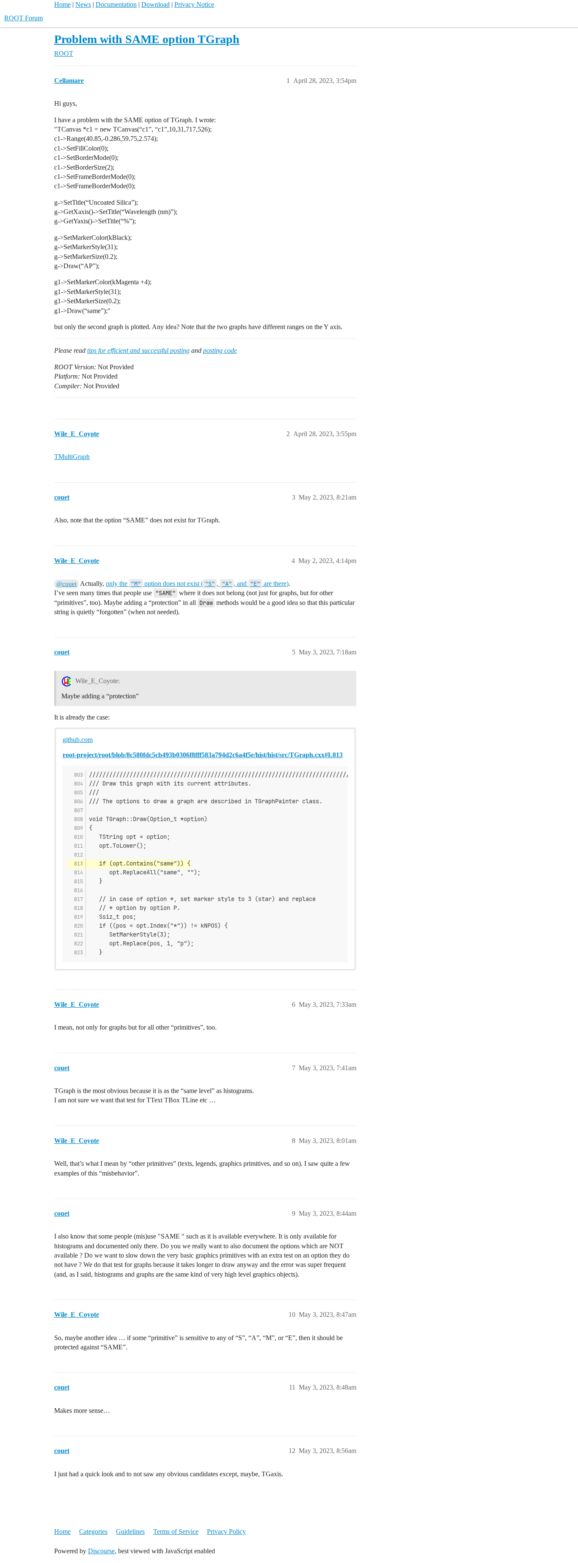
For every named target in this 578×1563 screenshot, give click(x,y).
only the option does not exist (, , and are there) (197, 583)
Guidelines (130, 1531)
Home (62, 4)
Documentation (116, 4)
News (83, 4)
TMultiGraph (72, 456)
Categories (93, 1531)
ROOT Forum (23, 18)
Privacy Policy (226, 1531)
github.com (78, 739)
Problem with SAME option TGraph (146, 39)
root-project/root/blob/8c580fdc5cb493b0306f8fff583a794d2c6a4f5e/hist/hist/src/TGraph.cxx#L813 (203, 754)
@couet (66, 583)
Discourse (101, 1551)
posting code (220, 350)
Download (155, 4)
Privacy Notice (194, 4)
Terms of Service (175, 1531)
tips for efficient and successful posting (138, 350)
